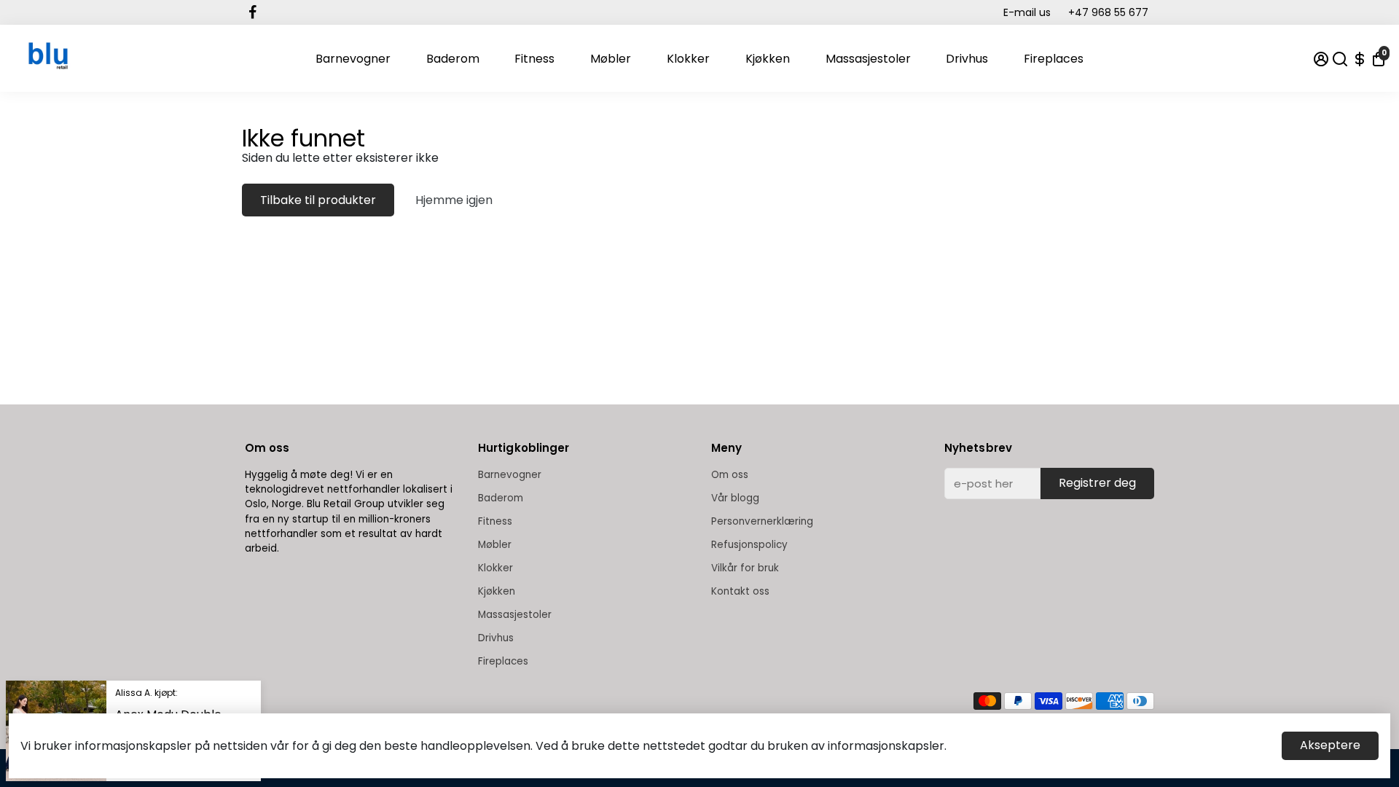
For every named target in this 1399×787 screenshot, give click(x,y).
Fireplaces (1053, 58)
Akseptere (1330, 745)
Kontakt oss (740, 591)
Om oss (729, 475)
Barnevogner (353, 58)
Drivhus (967, 58)
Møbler (610, 58)
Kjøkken (767, 58)
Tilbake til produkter (318, 200)
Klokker (688, 58)
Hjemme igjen (454, 200)
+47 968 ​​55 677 (1108, 12)
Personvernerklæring (762, 521)
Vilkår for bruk (745, 568)
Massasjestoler (868, 58)
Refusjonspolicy (749, 545)
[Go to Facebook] (253, 12)
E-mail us (1027, 12)
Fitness (534, 58)
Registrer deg (1097, 482)
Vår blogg (735, 498)
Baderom (452, 58)
